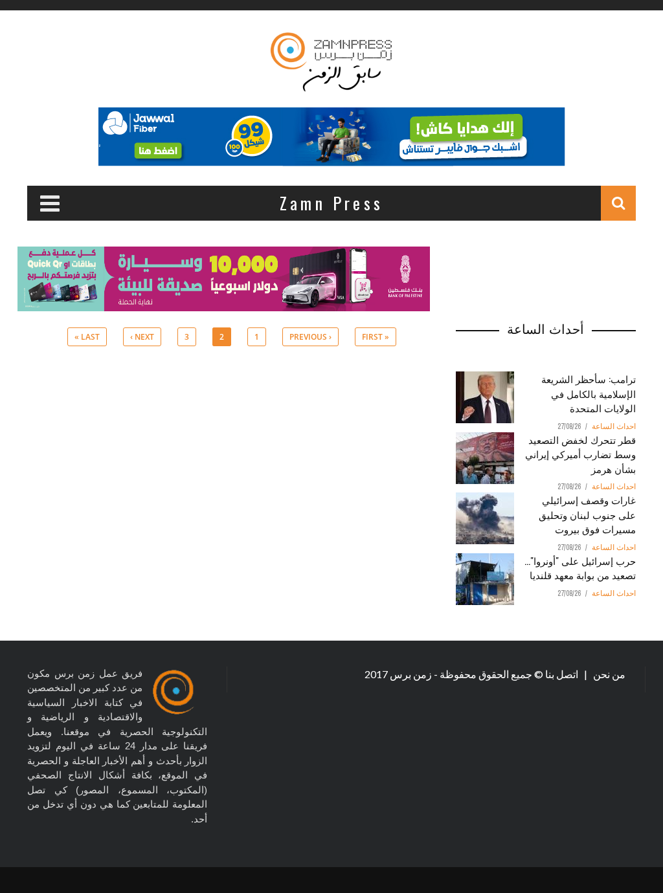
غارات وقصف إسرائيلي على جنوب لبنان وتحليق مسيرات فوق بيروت (587, 514)
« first (375, 336)
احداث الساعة (614, 426)
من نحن (608, 674)
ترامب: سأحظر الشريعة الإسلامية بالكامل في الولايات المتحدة (588, 393)
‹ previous (310, 336)
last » (87, 336)
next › (142, 336)
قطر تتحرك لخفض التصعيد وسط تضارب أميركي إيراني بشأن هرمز (580, 454)
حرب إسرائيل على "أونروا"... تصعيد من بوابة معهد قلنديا (580, 567)
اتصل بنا (562, 674)
